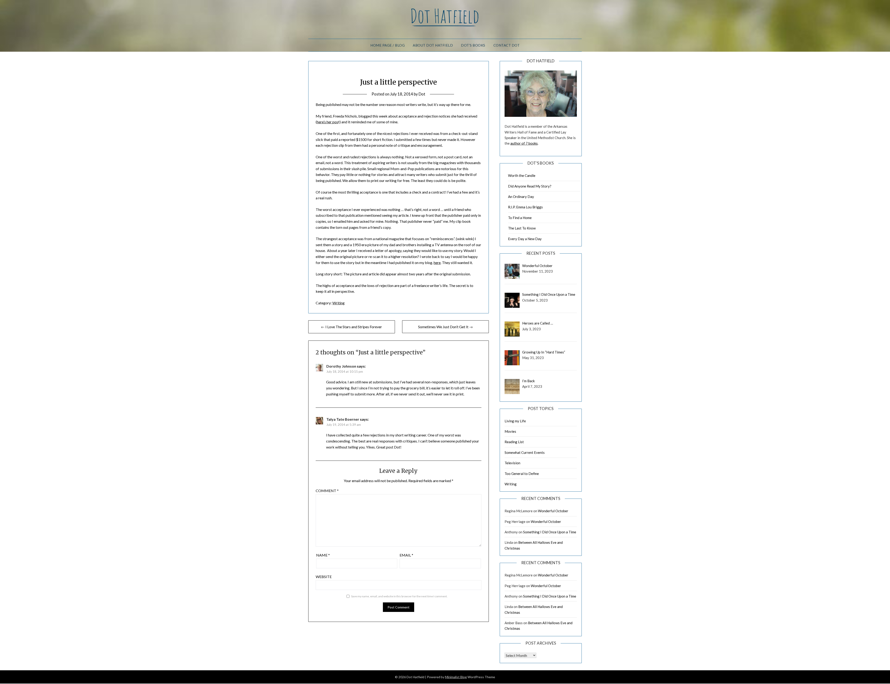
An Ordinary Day (521, 196)
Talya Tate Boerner (342, 419)
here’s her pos (327, 122)
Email (406, 555)
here (437, 262)
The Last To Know (522, 228)
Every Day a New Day (525, 239)
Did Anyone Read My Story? (529, 186)
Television (512, 463)
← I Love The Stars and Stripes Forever (351, 327)
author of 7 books (524, 143)
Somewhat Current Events (525, 452)
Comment (327, 490)
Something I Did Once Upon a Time (549, 532)
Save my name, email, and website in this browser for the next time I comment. (399, 596)
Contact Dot (506, 45)
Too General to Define (522, 473)
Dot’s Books (473, 45)
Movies (510, 431)
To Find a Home (520, 218)
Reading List (514, 442)
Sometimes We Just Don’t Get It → (445, 327)
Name (323, 555)
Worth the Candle (521, 175)
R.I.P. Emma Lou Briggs (525, 207)
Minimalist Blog (456, 677)
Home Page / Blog (387, 45)
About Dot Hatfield (433, 45)
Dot (422, 94)
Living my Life (515, 421)
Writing (338, 303)
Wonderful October (553, 511)
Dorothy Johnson (341, 366)
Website (324, 576)
